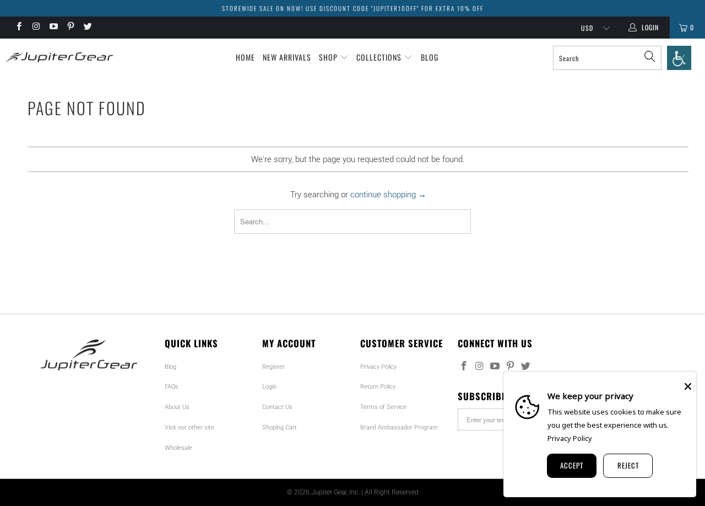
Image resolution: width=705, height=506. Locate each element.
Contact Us (277, 407)
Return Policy (377, 386)
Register (273, 366)
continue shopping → (388, 195)
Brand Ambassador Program (399, 427)
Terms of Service (383, 407)
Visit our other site (189, 427)
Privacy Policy (378, 366)
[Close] (687, 386)
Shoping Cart (279, 427)
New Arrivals (287, 57)
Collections (380, 57)
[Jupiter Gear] (56, 57)
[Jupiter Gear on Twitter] (87, 27)
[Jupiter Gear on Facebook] (18, 27)
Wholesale (178, 447)
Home (245, 57)
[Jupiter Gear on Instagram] (35, 27)
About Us (177, 407)
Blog (429, 57)
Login (269, 386)
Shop (329, 57)
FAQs (171, 386)
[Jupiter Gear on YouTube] (53, 27)
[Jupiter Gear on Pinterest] (70, 27)
